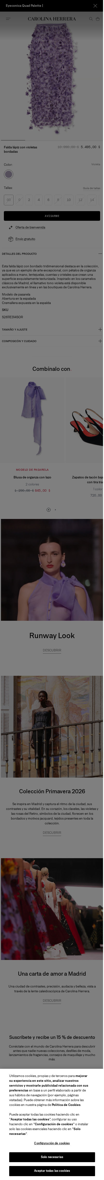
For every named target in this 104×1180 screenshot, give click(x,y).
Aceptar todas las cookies (52, 1171)
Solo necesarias (52, 1157)
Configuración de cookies (52, 1143)
